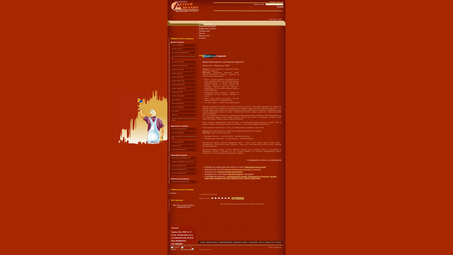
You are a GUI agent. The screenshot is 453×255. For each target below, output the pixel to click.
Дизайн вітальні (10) (178, 62)
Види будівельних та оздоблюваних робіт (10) (184, 137)
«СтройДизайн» (277, 247)
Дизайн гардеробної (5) (178, 88)
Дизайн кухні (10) (177, 73)
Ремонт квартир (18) (178, 132)
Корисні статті (270, 242)
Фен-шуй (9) (175, 111)
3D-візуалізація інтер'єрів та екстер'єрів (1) (183, 57)
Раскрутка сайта (205, 249)
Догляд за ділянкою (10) (179, 173)
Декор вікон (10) (176, 99)
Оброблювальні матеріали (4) (180, 181)
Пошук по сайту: (259, 4)
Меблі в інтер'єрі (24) (178, 96)
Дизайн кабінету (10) (178, 81)
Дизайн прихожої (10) (178, 84)
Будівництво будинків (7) (179, 149)
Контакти (278, 242)
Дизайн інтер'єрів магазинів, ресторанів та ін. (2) (184, 119)
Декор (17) (175, 115)
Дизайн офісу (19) (177, 92)
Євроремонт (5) (176, 146)
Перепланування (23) (178, 103)
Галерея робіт (204, 31)
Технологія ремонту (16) (179, 129)
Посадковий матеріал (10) (179, 169)
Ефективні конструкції (255, 167)
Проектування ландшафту (230, 172)
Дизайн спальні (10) (177, 77)
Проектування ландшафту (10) (181, 158)
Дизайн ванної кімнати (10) (180, 65)
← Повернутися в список (208, 194)
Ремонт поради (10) (177, 142)
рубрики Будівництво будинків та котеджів (242, 169)
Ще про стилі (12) (177, 49)
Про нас (202, 33)
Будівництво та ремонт (207, 29)
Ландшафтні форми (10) (179, 165)
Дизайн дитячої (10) (178, 69)
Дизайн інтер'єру (205, 24)
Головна (202, 21)
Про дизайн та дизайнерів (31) (181, 52)
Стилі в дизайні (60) (178, 45)
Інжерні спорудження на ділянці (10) (182, 162)
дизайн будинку (235, 174)
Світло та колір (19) (177, 107)
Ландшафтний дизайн (207, 26)
